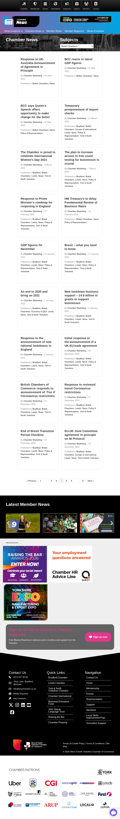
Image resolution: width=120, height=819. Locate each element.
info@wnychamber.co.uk (24, 689)
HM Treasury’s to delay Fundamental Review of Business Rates (81, 202)
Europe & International (85, 129)
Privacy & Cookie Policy (74, 743)
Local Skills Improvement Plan (95, 716)
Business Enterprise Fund (58, 702)
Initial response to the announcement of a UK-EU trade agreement (81, 341)
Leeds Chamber (56, 683)
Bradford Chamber (57, 677)
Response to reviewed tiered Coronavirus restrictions (80, 388)
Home (89, 683)
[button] (22, 31)
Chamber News (33, 31)
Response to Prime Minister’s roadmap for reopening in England (37, 202)
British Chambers (40, 83)
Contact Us (92, 677)
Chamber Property (57, 722)
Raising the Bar (56, 717)
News (52, 83)
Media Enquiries (95, 31)
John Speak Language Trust (56, 710)
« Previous (31, 481)
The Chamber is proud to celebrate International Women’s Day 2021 (38, 156)
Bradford (80, 126)
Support (90, 704)
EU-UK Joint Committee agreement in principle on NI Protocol (81, 434)
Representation (94, 699)
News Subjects (12, 31)
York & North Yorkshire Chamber (58, 689)
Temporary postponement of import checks (81, 109)
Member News (54, 31)
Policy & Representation (32, 133)
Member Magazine (74, 31)
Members (91, 710)
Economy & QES (39, 311)
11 (83, 481)
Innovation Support (96, 723)
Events (90, 694)
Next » (91, 481)
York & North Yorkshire (37, 315)
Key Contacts (19, 698)
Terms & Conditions (95, 743)
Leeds (67, 132)
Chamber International (59, 696)
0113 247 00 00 (20, 677)
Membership (92, 688)
